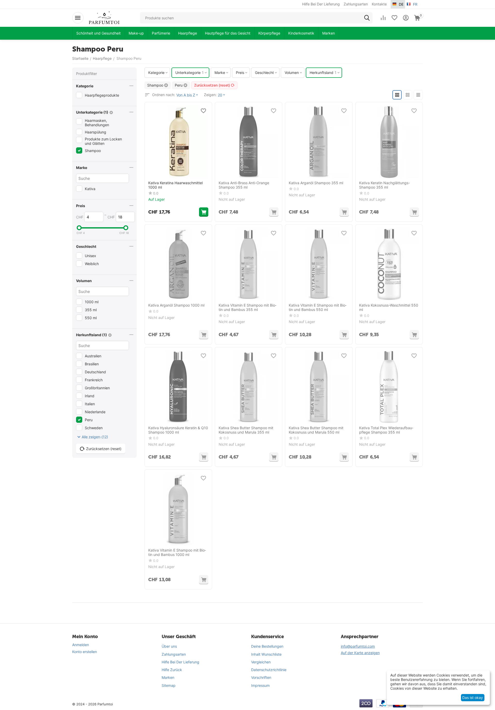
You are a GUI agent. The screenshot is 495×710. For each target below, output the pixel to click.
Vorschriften (261, 677)
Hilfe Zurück (172, 669)
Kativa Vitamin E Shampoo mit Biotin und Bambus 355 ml (247, 307)
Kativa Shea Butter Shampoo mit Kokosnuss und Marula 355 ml (246, 430)
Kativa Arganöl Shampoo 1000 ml (176, 305)
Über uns (169, 646)
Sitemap (169, 685)
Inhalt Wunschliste (266, 654)
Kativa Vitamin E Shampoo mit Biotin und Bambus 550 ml (317, 307)
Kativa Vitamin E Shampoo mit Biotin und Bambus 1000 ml (177, 552)
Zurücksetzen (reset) (212, 85)
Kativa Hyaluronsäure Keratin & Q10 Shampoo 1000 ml (178, 430)
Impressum (260, 685)
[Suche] (367, 17)
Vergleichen (261, 662)
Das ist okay (472, 697)
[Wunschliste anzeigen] (394, 17)
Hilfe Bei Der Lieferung (180, 662)
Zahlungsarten (174, 654)
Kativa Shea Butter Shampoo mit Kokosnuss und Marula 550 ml (316, 430)
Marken (168, 677)
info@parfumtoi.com (358, 646)
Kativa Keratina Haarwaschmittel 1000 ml (175, 185)
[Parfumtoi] (104, 17)
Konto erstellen (84, 651)
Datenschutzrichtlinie (268, 669)
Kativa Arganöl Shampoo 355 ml (316, 183)
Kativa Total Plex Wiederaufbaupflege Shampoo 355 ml (386, 430)
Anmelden (80, 645)
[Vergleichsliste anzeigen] (383, 17)
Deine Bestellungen (267, 646)
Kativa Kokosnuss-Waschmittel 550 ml (388, 307)
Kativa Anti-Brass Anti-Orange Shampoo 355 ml (244, 185)
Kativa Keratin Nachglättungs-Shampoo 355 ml (384, 185)
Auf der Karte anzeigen (360, 652)
